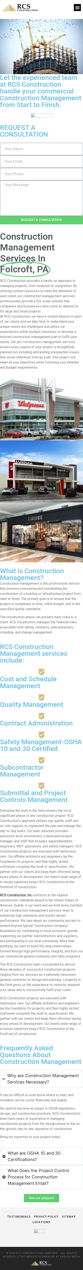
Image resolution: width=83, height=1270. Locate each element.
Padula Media (70, 1256)
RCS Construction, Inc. (16, 895)
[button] (77, 7)
